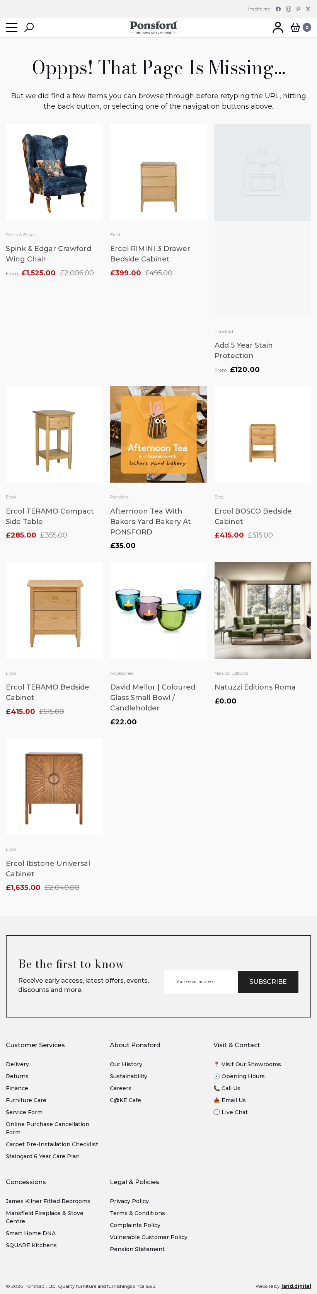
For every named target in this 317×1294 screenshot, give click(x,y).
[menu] (11, 27)
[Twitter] (308, 8)
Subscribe (268, 981)
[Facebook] (278, 8)
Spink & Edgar (20, 234)
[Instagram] (288, 8)
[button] (29, 27)
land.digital (296, 1286)
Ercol (115, 234)
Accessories (121, 673)
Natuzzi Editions (231, 673)
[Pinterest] (298, 8)
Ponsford (224, 331)
